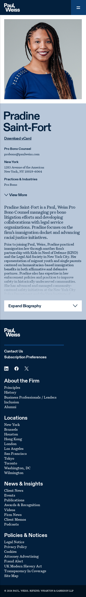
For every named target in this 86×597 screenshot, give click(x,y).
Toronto (10, 463)
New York (11, 162)
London (10, 443)
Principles (12, 387)
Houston (11, 434)
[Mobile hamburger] (78, 7)
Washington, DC (17, 467)
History (10, 392)
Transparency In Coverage (25, 570)
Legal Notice (14, 541)
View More (18, 195)
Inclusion (11, 402)
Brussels (11, 429)
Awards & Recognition (22, 504)
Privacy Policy (15, 546)
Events (9, 495)
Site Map (11, 575)
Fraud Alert (13, 561)
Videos (9, 509)
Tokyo (9, 458)
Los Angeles (14, 448)
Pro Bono (10, 184)
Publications (14, 500)
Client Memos (15, 519)
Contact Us (13, 351)
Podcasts (11, 524)
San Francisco (15, 453)
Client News (13, 490)
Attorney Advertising (21, 556)
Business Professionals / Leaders (30, 397)
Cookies (10, 551)
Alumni (10, 406)
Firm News (13, 514)
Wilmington (13, 472)
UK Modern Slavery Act (23, 566)
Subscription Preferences (25, 357)
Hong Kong (13, 438)
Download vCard (18, 138)
